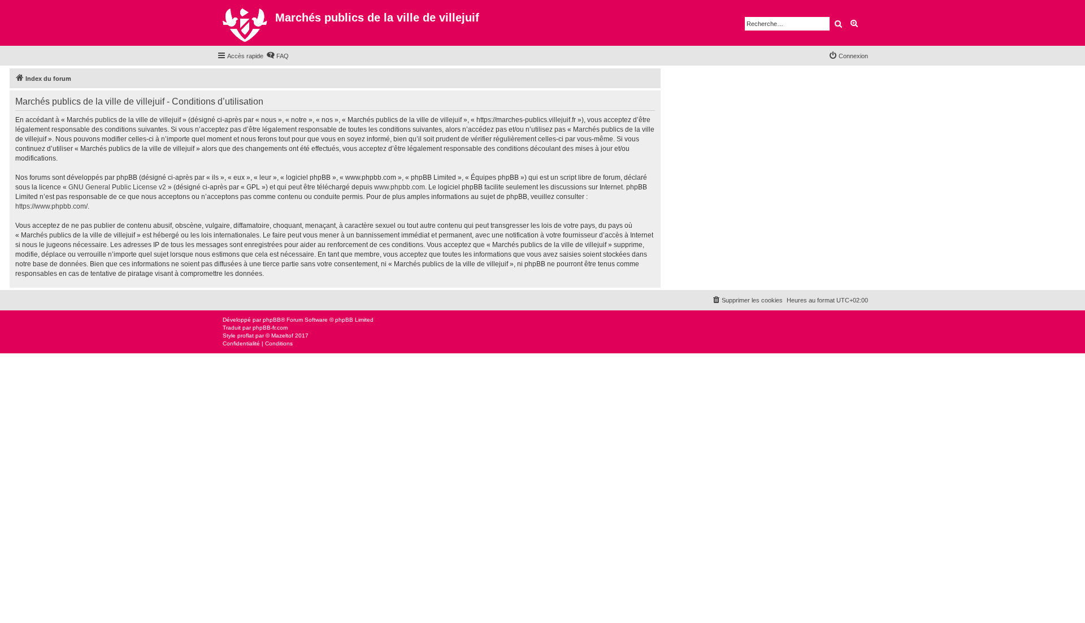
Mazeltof (282, 335)
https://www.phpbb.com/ (51, 206)
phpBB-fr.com (270, 328)
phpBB (272, 320)
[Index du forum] (246, 23)
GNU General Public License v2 (117, 187)
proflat (245, 335)
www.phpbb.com (399, 187)
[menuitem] (277, 56)
